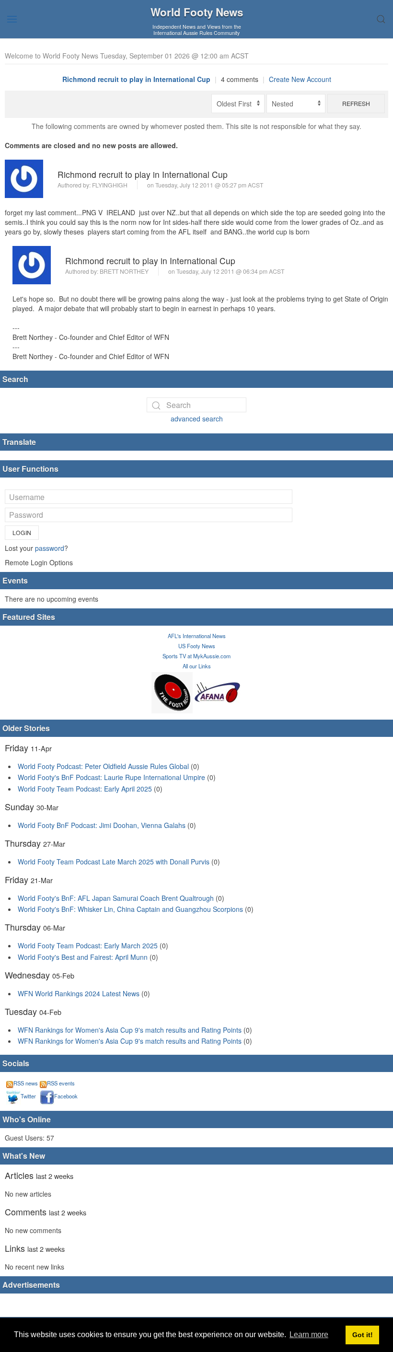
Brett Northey (124, 271)
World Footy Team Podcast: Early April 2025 (85, 788)
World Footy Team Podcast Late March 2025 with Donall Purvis (113, 861)
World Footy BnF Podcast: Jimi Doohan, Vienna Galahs (101, 825)
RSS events (61, 1083)
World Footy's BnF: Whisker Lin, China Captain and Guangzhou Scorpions (130, 909)
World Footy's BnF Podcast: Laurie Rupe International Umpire (111, 777)
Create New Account (300, 79)
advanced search (197, 418)
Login (21, 532)
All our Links (197, 666)
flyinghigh (109, 185)
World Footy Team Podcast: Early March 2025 (88, 945)
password (49, 548)
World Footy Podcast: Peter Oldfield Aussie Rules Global (103, 766)
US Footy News (196, 646)
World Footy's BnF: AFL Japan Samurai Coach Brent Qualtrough (116, 898)
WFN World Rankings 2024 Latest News (78, 993)
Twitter (28, 1096)
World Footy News (196, 12)
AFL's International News (197, 636)
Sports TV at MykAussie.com (196, 656)
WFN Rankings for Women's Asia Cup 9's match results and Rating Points (130, 1030)
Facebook (66, 1096)
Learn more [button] (308, 1334)
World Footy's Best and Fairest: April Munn (83, 957)
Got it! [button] (362, 1335)
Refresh (356, 103)
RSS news (25, 1083)
